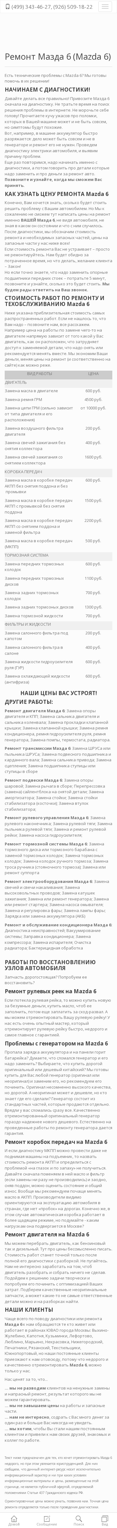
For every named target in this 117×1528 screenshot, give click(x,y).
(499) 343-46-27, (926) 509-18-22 (51, 6)
